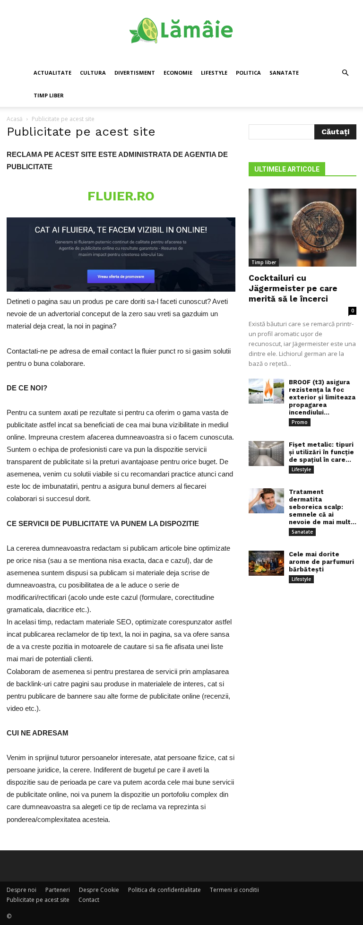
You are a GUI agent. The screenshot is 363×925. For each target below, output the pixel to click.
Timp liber (49, 95)
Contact (88, 900)
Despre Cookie (99, 890)
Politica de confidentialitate (164, 890)
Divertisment (134, 72)
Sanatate (284, 72)
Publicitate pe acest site (38, 900)
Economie (178, 72)
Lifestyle (214, 72)
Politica (248, 72)
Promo (300, 422)
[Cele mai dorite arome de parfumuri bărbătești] (266, 563)
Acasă (15, 119)
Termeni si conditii (234, 890)
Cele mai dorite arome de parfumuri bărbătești (321, 562)
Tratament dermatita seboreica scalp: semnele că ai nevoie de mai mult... (322, 507)
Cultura (93, 72)
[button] (345, 73)
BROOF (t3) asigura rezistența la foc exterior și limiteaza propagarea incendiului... (322, 397)
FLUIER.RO (121, 196)
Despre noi (21, 890)
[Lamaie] (181, 31)
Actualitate (52, 72)
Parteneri (57, 890)
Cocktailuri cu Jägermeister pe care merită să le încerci (293, 288)
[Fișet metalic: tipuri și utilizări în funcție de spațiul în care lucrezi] (266, 453)
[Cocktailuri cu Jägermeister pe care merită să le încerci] (302, 228)
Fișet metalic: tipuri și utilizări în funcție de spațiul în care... (321, 452)
